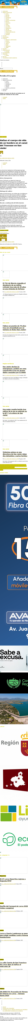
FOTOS (4, 35)
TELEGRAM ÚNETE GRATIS (10, 57)
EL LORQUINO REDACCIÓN (7, 158)
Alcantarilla (8, 30)
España (5, 48)
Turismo (7, 42)
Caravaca (7, 22)
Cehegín (7, 34)
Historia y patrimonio (10, 39)
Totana (7, 19)
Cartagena (8, 17)
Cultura (5, 38)
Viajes (6, 47)
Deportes (5, 54)
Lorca (6, 13)
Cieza (6, 24)
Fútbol (7, 55)
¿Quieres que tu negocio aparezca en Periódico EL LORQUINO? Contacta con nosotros (15, 1010)
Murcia (7, 16)
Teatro (7, 43)
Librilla (7, 29)
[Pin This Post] (15, 101)
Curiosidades (6, 52)
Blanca (7, 21)
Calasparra (8, 28)
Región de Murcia (7, 12)
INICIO (4, 1007)
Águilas (7, 15)
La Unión (7, 26)
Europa (7, 51)
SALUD (4, 56)
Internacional (6, 50)
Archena (7, 33)
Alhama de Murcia (10, 32)
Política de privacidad (8, 1008)
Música (7, 41)
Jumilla (7, 25)
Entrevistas (5, 37)
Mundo (4, 90)
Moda (6, 44)
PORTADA (5, 11)
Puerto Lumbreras (10, 20)
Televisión (8, 46)
